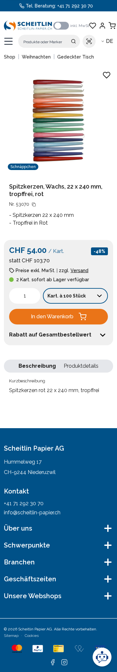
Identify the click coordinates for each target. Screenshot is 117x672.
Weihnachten (36, 56)
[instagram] (64, 662)
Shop (9, 56)
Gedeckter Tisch (75, 56)
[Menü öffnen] (8, 41)
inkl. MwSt (79, 25)
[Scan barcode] (89, 41)
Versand (79, 270)
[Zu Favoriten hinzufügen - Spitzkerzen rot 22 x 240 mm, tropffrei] (106, 75)
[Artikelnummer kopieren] (33, 204)
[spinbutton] (24, 296)
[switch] (61, 26)
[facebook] (52, 662)
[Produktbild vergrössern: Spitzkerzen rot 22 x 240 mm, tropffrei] (58, 121)
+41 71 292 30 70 (75, 6)
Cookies (32, 635)
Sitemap (11, 635)
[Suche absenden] (73, 41)
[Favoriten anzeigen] (92, 25)
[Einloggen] (102, 25)
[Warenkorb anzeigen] (112, 25)
